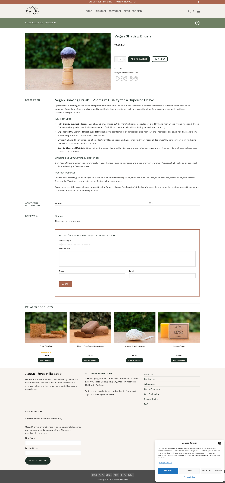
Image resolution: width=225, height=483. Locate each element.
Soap (89, 11)
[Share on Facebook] (117, 78)
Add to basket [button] (46, 360)
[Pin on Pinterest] (131, 78)
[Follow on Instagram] (198, 2)
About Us (148, 374)
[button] (219, 443)
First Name (30, 438)
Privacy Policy (189, 477)
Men (136, 73)
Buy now (160, 59)
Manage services (165, 463)
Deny (189, 471)
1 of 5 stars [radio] (59, 244)
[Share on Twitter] (121, 78)
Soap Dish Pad (46, 346)
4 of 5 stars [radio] (76, 244)
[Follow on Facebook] (196, 2)
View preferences (211, 471)
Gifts (126, 11)
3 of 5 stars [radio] (69, 244)
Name (62, 271)
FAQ (146, 404)
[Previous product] (197, 23)
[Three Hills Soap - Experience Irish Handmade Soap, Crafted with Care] (53, 11)
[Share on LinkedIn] (135, 78)
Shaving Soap (123, 177)
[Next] (200, 339)
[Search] (189, 11)
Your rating (65, 240)
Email (132, 271)
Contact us (149, 379)
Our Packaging (151, 394)
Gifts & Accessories (34, 23)
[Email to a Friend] (126, 78)
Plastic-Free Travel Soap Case (90, 346)
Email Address (31, 448)
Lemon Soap (179, 346)
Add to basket (139, 59)
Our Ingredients (152, 389)
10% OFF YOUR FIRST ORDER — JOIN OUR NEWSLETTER (112, 2)
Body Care (115, 11)
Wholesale (149, 384)
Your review (65, 248)
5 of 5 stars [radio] (85, 244)
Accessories (50, 23)
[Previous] (25, 339)
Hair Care (100, 11)
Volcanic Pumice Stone (135, 346)
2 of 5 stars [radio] (63, 244)
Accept (168, 471)
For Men (137, 11)
